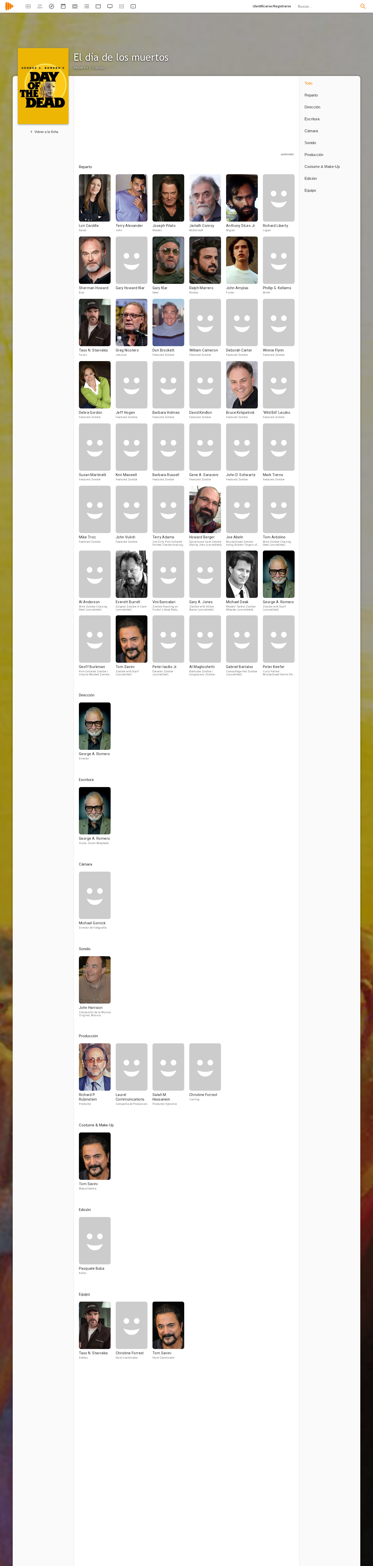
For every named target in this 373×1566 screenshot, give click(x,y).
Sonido (310, 143)
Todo (308, 83)
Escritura (311, 119)
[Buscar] (363, 6)
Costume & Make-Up (322, 166)
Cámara (311, 131)
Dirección (312, 107)
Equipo (310, 190)
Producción (313, 154)
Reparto (311, 95)
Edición (310, 178)
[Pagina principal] (9, 9)
